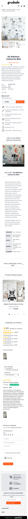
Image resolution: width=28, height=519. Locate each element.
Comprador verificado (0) (12, 370)
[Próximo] (23, 38)
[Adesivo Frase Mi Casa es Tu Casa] (13, 291)
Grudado (3, 9)
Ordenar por (7, 372)
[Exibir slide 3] (15, 314)
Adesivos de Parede (11, 9)
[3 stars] (8, 435)
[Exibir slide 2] (12, 314)
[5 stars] (12, 435)
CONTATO (16, 488)
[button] (5, 64)
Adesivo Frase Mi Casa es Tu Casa (13, 304)
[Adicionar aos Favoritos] (11, 64)
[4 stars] (10, 435)
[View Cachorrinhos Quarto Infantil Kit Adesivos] (5, 44)
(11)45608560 (17, 484)
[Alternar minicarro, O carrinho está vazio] (24, 6)
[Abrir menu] (2, 6)
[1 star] (4, 435)
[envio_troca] (23, 264)
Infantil (18, 9)
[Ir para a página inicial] (13, 2)
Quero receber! (11, 503)
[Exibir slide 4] (17, 314)
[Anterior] (19, 38)
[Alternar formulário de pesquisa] (18, 6)
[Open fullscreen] (13, 28)
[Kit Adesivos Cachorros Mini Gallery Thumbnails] (13, 44)
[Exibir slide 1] (9, 314)
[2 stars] (6, 435)
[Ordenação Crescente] (18, 374)
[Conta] (21, 6)
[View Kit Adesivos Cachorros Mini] (18, 44)
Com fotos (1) (9, 368)
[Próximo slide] (24, 314)
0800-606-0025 (17, 478)
